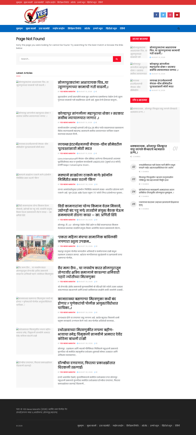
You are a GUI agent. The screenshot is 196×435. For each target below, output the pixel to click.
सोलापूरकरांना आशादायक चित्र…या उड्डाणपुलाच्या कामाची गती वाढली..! (83, 84)
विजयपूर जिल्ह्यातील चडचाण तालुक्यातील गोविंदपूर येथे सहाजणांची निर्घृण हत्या (156, 179)
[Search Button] (117, 59)
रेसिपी (100, 2)
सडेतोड (73, 2)
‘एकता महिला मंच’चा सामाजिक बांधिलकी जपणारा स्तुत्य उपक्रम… (87, 239)
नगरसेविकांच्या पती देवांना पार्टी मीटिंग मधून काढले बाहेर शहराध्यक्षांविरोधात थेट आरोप (157, 166)
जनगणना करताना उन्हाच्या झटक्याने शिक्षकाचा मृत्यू (159, 204)
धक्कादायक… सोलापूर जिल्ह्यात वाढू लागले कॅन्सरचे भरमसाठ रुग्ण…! (148, 149)
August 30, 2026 (85, 184)
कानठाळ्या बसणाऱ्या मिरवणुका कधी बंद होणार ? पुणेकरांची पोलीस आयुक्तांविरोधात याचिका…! (88, 303)
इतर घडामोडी (39, 2)
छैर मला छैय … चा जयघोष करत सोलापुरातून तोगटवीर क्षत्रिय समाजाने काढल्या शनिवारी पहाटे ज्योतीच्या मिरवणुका (89, 272)
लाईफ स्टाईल (50, 2)
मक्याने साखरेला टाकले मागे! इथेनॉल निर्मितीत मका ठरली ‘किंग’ (85, 177)
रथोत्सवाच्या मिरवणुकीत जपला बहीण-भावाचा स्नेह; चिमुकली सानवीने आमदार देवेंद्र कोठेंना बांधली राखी (90, 334)
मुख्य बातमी (28, 2)
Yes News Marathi (67, 91)
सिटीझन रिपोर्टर (63, 2)
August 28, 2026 (85, 343)
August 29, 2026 (85, 220)
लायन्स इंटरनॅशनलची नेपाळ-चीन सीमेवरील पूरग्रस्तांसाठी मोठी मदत (90, 146)
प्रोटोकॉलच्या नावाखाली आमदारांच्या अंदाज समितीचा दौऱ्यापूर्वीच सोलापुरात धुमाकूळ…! (156, 191)
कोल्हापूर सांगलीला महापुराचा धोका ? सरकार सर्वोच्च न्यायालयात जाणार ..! (91, 115)
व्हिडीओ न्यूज (92, 2)
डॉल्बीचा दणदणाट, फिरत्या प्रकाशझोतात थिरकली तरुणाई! (86, 365)
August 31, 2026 (85, 91)
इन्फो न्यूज (81, 2)
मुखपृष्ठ (19, 2)
